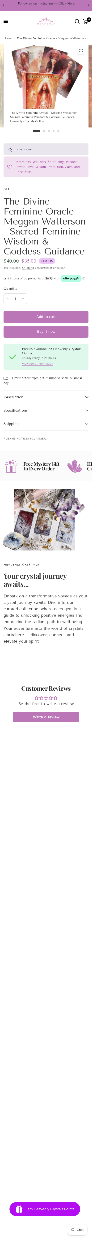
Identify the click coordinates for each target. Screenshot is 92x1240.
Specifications (16, 410)
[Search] (77, 21)
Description (13, 397)
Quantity (10, 289)
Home (8, 38)
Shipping (28, 267)
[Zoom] (81, 50)
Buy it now (46, 331)
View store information (37, 363)
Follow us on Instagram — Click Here (46, 3)
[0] (84, 21)
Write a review (46, 717)
